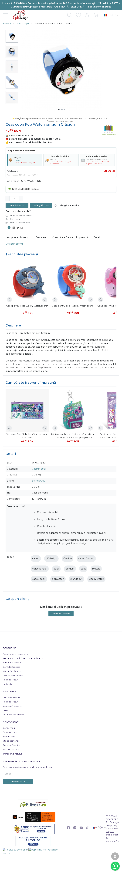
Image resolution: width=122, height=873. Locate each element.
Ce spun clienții (14, 243)
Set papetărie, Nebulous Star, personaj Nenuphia (27, 436)
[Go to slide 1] (58, 109)
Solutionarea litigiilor (13, 715)
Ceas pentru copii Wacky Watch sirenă (73, 305)
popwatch (58, 578)
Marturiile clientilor (12, 671)
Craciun (67, 558)
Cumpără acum (17, 205)
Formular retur (10, 680)
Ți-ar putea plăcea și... (17, 237)
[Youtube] (81, 827)
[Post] (15, 228)
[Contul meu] (87, 15)
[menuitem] (12, 36)
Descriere (40, 237)
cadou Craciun (86, 558)
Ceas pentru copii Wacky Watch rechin (27, 305)
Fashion (7, 23)
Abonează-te (18, 781)
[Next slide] (113, 288)
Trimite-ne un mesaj (20, 222)
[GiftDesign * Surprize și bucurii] (19, 15)
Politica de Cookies (13, 675)
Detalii (97, 237)
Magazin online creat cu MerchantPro (112, 836)
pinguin (69, 568)
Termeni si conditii (12, 662)
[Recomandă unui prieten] (22, 228)
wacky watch (96, 578)
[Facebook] (68, 827)
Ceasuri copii (22, 23)
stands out (76, 578)
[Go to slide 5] (64, 109)
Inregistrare (9, 736)
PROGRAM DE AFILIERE (112, 817)
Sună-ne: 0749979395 (20, 215)
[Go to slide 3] (61, 109)
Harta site (8, 684)
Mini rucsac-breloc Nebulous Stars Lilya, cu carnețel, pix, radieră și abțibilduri (72, 436)
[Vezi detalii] (9, 299)
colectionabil (39, 568)
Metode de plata (11, 749)
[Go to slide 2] (59, 109)
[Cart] (96, 15)
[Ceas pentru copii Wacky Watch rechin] (27, 282)
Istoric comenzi (11, 741)
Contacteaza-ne (11, 697)
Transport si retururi (13, 754)
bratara (96, 568)
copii (56, 568)
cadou (35, 558)
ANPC (6, 710)
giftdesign (51, 558)
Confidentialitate (11, 667)
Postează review (61, 613)
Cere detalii (16, 219)
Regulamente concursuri (15, 654)
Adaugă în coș (41, 205)
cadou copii (38, 578)
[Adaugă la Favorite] (45, 299)
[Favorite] (78, 15)
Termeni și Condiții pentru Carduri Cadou (23, 658)
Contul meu (9, 728)
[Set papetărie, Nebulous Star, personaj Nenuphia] (27, 410)
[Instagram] (75, 827)
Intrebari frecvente (12, 706)
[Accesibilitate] (115, 856)
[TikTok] (87, 827)
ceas (83, 568)
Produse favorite (11, 745)
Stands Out (38, 480)
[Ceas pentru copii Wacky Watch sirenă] (72, 282)
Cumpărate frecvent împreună (70, 237)
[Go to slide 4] (62, 109)
